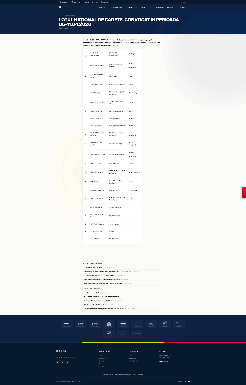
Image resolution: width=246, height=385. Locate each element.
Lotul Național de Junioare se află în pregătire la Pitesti (101, 279)
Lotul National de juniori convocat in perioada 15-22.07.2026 (103, 283)
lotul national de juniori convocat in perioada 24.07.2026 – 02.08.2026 (106, 271)
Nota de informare (138, 374)
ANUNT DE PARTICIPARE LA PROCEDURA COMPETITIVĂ (101, 297)
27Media (187, 381)
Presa (100, 355)
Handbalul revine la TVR (91, 293)
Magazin (105, 2)
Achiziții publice (133, 361)
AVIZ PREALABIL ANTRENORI (93, 305)
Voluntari (76, 2)
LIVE (184, 2)
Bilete (87, 2)
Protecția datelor (108, 374)
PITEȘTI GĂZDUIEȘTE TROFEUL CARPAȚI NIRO (98, 275)
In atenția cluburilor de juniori (93, 267)
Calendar (65, 2)
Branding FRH (103, 358)
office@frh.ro (163, 361)
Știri (150, 7)
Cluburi (143, 7)
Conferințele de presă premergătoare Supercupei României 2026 (104, 309)
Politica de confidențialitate (123, 374)
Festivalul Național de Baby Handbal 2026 (97, 301)
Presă (96, 2)
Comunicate (160, 7)
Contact (182, 7)
